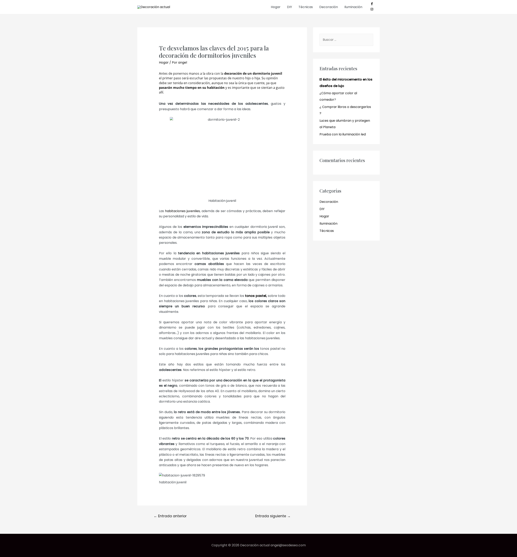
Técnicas (305, 7)
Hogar (276, 7)
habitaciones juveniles (182, 211)
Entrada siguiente (273, 516)
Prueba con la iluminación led (342, 134)
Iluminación (353, 7)
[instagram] (371, 9)
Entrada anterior (170, 516)
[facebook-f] (373, 4)
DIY (289, 7)
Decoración (328, 7)
